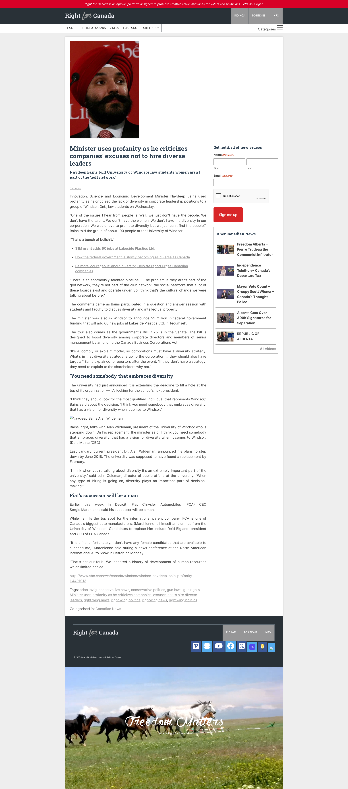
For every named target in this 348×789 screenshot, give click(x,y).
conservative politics (148, 590)
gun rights (191, 590)
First (216, 168)
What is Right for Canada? (174, 733)
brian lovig (88, 590)
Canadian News (108, 609)
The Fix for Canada (92, 28)
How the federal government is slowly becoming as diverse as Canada (132, 257)
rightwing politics (183, 600)
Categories (267, 29)
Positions (258, 15)
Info (276, 15)
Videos (114, 28)
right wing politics (125, 600)
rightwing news (154, 600)
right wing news (96, 600)
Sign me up (228, 215)
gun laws (174, 590)
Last (249, 168)
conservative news (114, 590)
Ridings (239, 15)
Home (71, 28)
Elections (130, 28)
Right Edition (150, 28)
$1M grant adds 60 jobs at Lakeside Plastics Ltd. (115, 248)
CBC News (75, 188)
